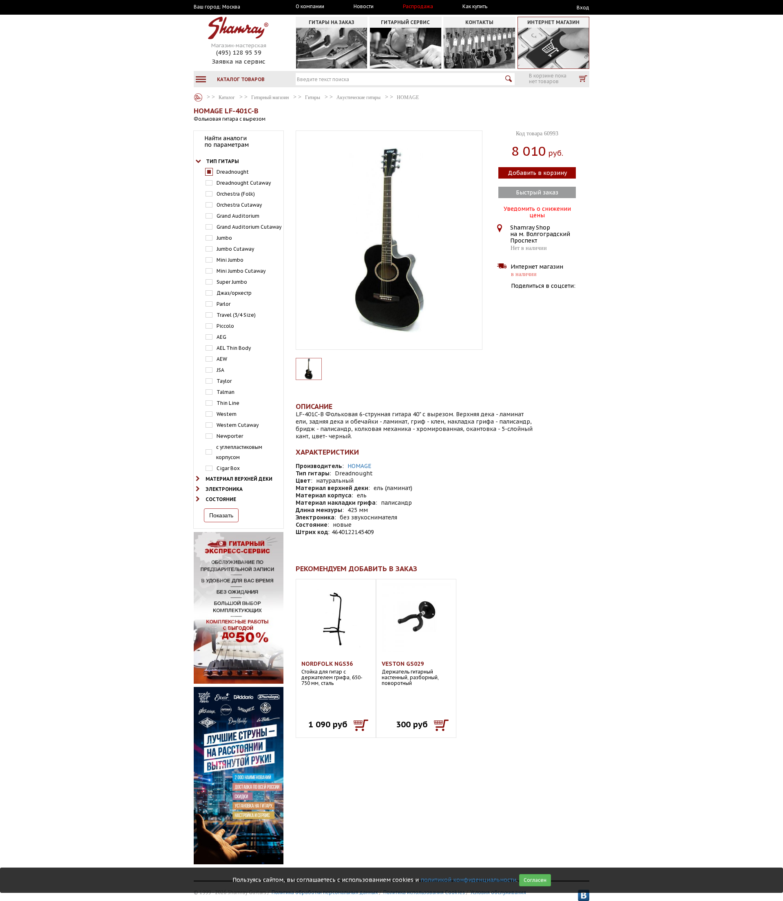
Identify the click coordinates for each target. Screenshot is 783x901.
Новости (364, 6)
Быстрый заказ (537, 192)
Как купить (474, 6)
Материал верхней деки (239, 479)
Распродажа (418, 6)
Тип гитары (222, 161)
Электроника (224, 489)
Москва (231, 7)
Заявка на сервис (238, 61)
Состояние (221, 499)
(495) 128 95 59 (238, 52)
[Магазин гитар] (198, 97)
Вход (583, 7)
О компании (310, 6)
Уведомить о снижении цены (537, 211)
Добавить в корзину (537, 173)
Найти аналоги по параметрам (226, 141)
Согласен (535, 880)
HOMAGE (359, 466)
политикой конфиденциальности (468, 879)
